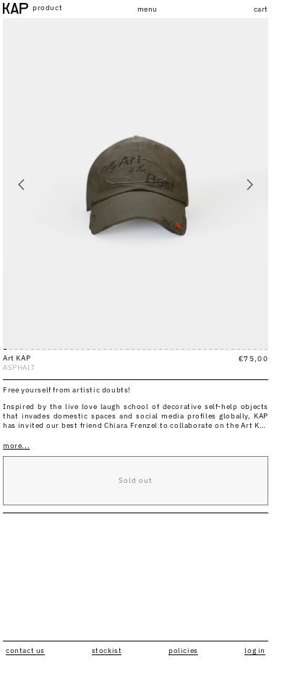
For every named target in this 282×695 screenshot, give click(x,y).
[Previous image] (21, 184)
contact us (25, 650)
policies (183, 650)
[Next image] (249, 184)
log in (254, 650)
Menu (147, 9)
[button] (252, 9)
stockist (107, 650)
